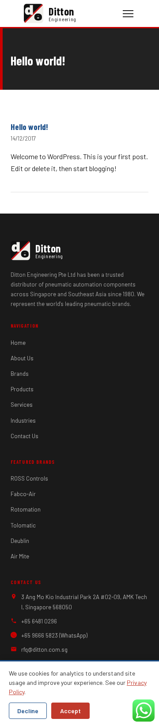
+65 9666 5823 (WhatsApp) (54, 635)
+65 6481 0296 (39, 621)
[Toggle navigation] (128, 13)
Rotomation (26, 509)
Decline (27, 711)
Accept (70, 711)
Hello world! (29, 127)
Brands (20, 373)
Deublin (20, 540)
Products (22, 389)
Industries (23, 420)
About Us (22, 358)
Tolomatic (23, 525)
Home (18, 342)
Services (22, 404)
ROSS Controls (29, 478)
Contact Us (24, 435)
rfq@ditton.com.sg (44, 649)
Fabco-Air (23, 493)
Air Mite (20, 556)
